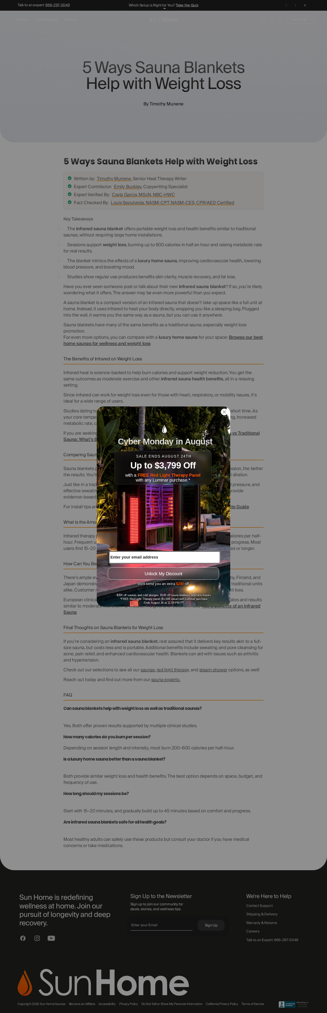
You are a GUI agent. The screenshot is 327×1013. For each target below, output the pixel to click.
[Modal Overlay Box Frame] (163, 506)
